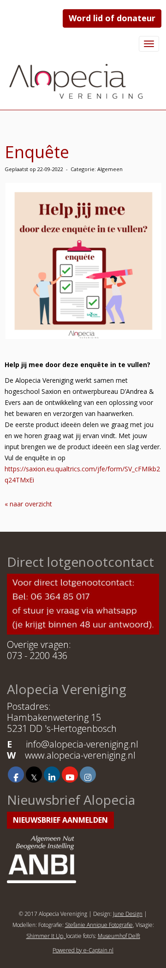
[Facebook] (16, 777)
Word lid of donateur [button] (112, 18)
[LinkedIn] (52, 777)
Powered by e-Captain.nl (83, 950)
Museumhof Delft (119, 936)
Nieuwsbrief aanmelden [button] (60, 820)
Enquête (37, 152)
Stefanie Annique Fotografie (99, 925)
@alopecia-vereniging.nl (82, 744)
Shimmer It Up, (46, 936)
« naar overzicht (28, 503)
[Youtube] (70, 777)
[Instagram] (88, 777)
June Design (127, 914)
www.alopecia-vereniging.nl (80, 755)
